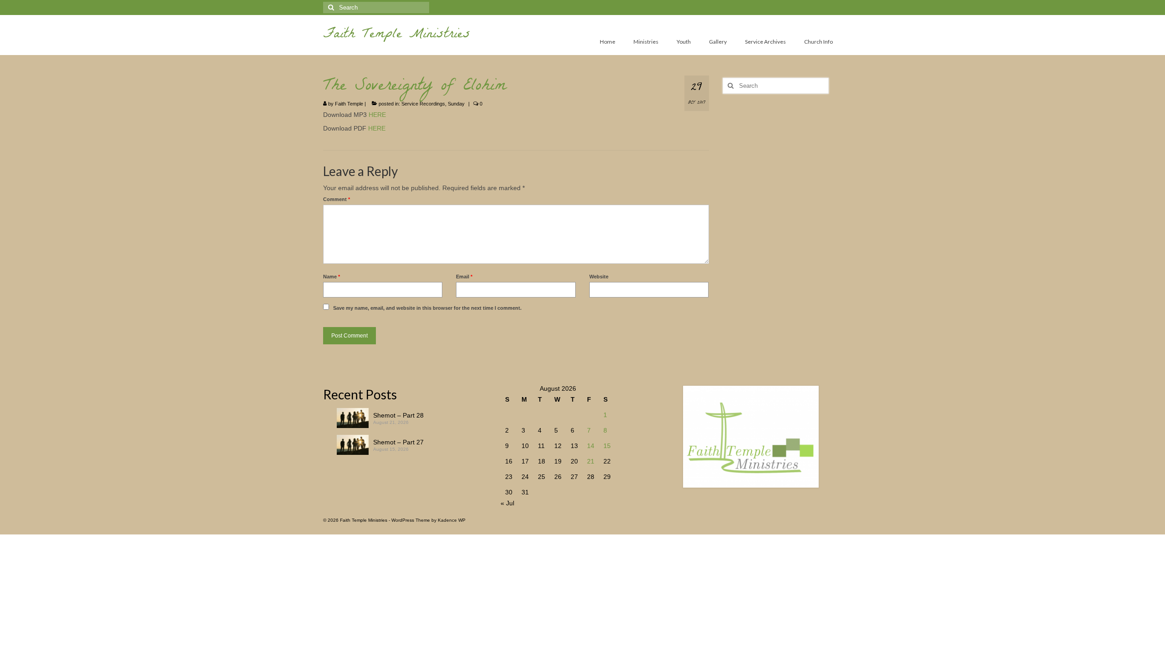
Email (464, 276)
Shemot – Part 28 (398, 415)
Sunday (456, 103)
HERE (377, 114)
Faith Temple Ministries (396, 35)
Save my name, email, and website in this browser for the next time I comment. (427, 308)
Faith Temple (349, 103)
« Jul (507, 503)
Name (331, 276)
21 (590, 461)
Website (598, 276)
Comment (336, 199)
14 (590, 445)
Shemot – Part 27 (398, 442)
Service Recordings (423, 103)
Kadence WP (452, 520)
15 (607, 445)
